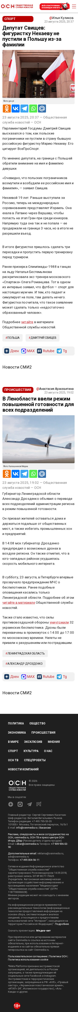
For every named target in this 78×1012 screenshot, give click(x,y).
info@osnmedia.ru (27, 827)
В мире (13, 741)
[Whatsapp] (33, 109)
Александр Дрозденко (25, 663)
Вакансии (45, 827)
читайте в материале (18, 603)
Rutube (48, 351)
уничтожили (59, 622)
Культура (31, 751)
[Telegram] (24, 109)
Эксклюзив (33, 741)
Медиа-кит (43, 930)
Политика (16, 723)
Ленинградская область (26, 653)
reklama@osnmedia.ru (50, 853)
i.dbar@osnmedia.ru (27, 843)
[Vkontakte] (16, 109)
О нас (48, 751)
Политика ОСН (58, 956)
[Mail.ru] (42, 109)
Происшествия (43, 732)
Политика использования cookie (28, 959)
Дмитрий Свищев (43, 337)
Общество (37, 723)
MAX (31, 351)
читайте (27, 322)
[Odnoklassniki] (7, 109)
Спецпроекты (35, 760)
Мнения (54, 741)
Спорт (13, 751)
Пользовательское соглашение (27, 956)
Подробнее (62, 923)
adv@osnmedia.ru (18, 856)
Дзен (14, 351)
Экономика (17, 732)
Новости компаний (23, 769)
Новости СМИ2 (17, 367)
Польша (13, 337)
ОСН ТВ (13, 760)
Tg (65, 351)
